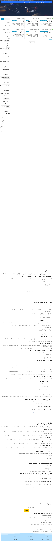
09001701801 (7, 2)
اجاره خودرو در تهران (46, 538)
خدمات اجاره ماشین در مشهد (6, 90)
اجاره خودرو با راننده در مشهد (6, 51)
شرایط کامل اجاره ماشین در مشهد (6, 96)
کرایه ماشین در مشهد (15, 31)
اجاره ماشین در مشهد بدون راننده (6, 74)
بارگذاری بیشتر (31, 42)
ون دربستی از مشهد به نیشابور (6, 35)
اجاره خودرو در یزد (31, 539)
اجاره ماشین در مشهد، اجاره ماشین (5, 69)
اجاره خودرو (28, 20)
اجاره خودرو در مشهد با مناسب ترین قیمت (5, 59)
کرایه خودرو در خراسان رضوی (18, 21)
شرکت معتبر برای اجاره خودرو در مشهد (44, 475)
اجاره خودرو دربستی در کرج (45, 539)
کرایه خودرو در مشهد (45, 20)
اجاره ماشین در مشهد (7, 25)
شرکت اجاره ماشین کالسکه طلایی (6, 101)
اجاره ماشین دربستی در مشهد (6, 66)
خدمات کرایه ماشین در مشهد (18, 32)
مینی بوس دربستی (8, 33)
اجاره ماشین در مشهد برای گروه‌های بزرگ (5, 77)
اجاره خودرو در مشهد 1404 (33, 21)
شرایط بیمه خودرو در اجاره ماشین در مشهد (5, 95)
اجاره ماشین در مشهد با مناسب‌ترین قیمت (5, 72)
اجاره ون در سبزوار (8, 26)
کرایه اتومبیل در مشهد (48, 21)
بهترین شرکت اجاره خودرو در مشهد (5, 82)
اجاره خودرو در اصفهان (30, 538)
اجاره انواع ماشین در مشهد (6, 43)
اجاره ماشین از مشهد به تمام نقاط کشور (5, 64)
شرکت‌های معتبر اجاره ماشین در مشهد (5, 104)
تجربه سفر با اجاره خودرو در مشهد (6, 87)
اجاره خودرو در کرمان (14, 539)
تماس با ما (26, 510)
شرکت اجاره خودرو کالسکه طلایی (44, 31)
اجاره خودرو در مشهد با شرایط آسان (5, 58)
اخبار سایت (28, 31)
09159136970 (4, 2)
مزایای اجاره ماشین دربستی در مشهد (5, 106)
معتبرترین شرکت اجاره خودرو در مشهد (46, 33)
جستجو (2, 18)
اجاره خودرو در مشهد (7, 23)
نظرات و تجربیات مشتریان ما (32, 32)
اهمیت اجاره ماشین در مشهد (6, 80)
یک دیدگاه (2, 119)
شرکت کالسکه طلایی (7, 103)
